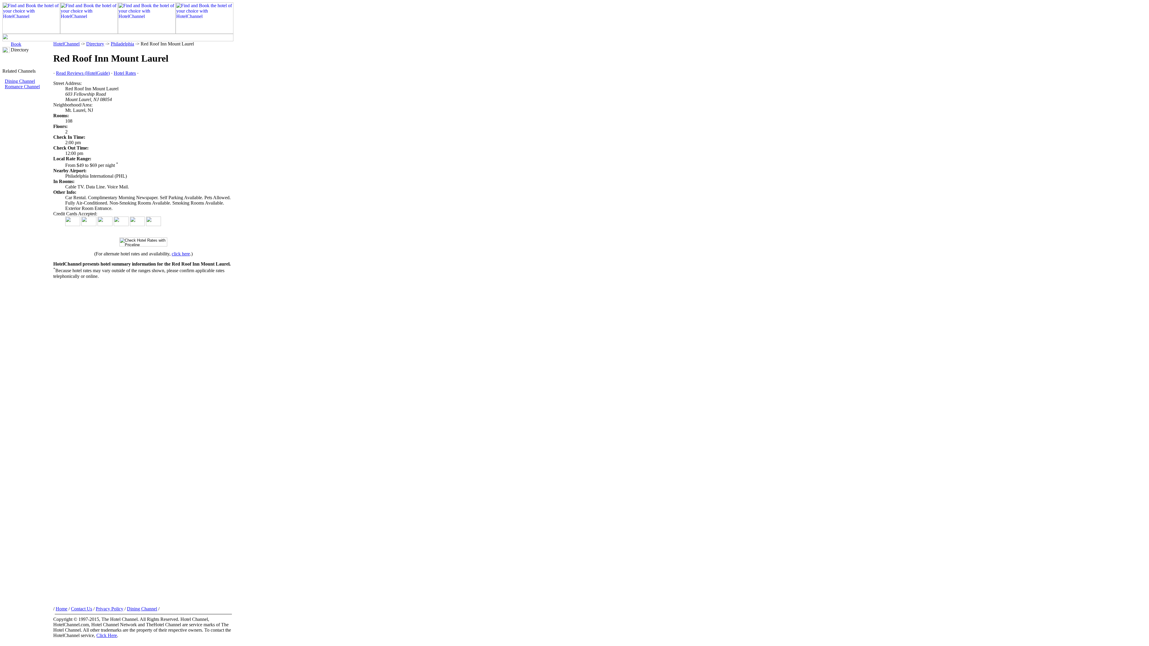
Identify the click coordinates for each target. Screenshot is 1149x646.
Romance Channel (22, 86)
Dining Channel (20, 81)
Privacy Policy (109, 608)
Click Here (106, 635)
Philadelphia (122, 43)
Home (61, 608)
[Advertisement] (28, 190)
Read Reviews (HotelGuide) (83, 73)
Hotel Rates (125, 73)
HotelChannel (66, 43)
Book (16, 44)
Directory (95, 43)
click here (181, 253)
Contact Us (81, 608)
